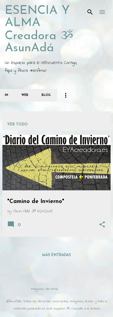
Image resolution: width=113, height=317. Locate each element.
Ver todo (17, 124)
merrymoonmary (70, 289)
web (24, 95)
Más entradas (56, 255)
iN (6, 95)
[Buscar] (90, 12)
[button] (102, 225)
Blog (46, 95)
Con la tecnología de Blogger (60, 276)
